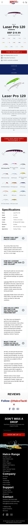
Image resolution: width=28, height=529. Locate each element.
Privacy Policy (7, 490)
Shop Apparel (6, 471)
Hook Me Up (13, 434)
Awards (5, 478)
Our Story (5, 476)
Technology (6, 480)
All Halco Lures (7, 457)
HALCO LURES (10, 521)
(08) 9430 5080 (12, 499)
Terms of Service (7, 492)
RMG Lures (6, 467)
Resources (6, 494)
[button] (11, 29)
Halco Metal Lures (8, 459)
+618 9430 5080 (14, 501)
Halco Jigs (6, 461)
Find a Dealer (6, 482)
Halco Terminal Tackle (9, 469)
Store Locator (9, 253)
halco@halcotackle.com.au (10, 503)
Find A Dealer (13, 52)
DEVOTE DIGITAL (18, 522)
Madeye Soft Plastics (9, 465)
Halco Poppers (7, 463)
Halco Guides (6, 484)
